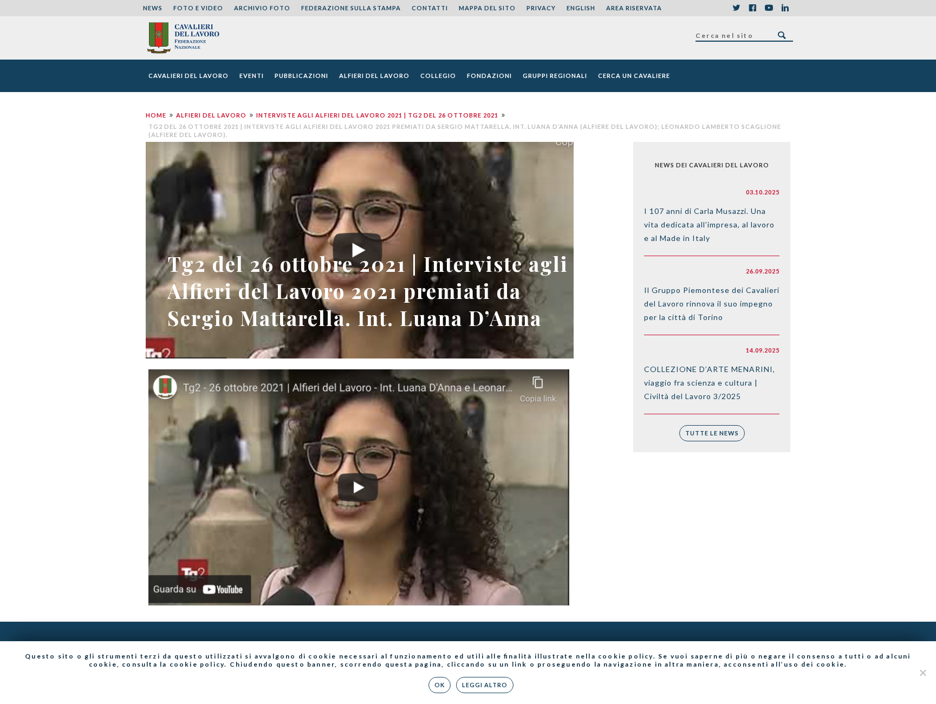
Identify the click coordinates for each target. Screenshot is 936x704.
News (152, 7)
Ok (439, 684)
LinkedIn (785, 8)
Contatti (430, 7)
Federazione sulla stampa (351, 7)
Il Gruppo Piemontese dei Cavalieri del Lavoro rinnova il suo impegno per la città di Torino (711, 303)
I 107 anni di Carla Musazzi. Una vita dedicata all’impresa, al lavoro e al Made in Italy (709, 224)
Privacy (541, 7)
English (581, 7)
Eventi (251, 75)
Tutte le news (712, 432)
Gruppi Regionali (555, 75)
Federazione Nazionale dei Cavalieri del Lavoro (183, 38)
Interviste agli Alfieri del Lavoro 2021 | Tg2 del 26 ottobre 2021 (377, 115)
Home (156, 115)
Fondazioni (489, 75)
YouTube (768, 8)
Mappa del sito (487, 7)
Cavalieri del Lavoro (188, 75)
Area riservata (634, 7)
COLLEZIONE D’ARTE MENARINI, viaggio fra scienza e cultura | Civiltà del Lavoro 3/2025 (709, 382)
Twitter (736, 8)
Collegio (438, 75)
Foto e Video (198, 7)
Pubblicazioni (301, 75)
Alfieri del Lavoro (374, 75)
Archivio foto (262, 7)
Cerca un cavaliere (634, 75)
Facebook (752, 8)
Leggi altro (485, 684)
